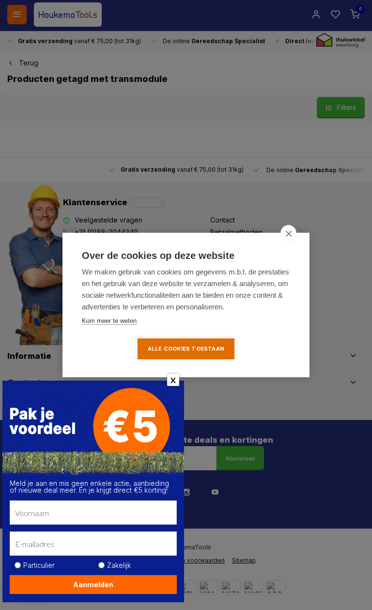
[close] (288, 233)
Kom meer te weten (109, 320)
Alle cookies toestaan (186, 348)
